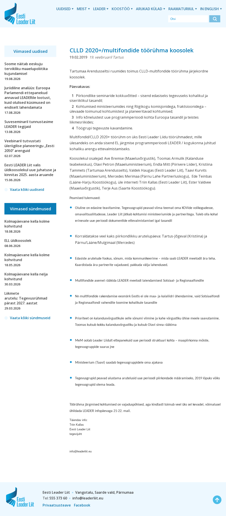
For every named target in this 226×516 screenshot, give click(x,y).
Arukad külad (149, 8)
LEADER (99, 8)
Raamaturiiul (181, 8)
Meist (82, 8)
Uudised (63, 8)
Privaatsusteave (57, 505)
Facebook (82, 505)
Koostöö (121, 8)
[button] (214, 18)
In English (209, 8)
